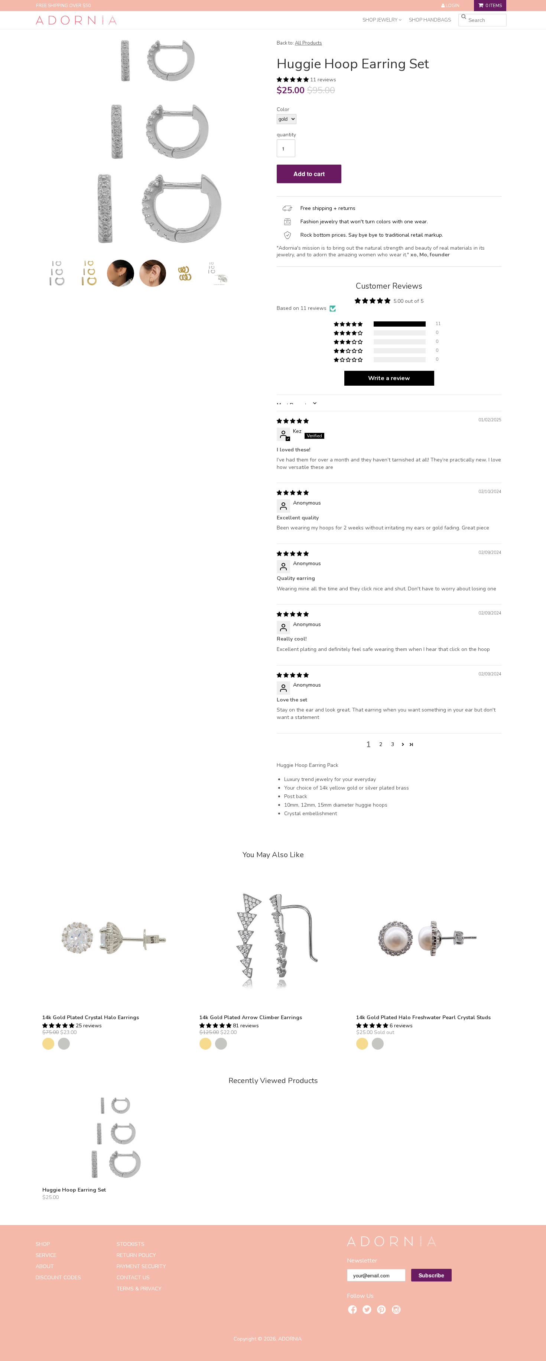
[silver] (64, 1044)
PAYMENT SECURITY (141, 1266)
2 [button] (380, 744)
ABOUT (45, 1266)
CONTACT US (133, 1277)
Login (452, 6)
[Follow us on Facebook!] (353, 1310)
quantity (286, 135)
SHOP (43, 1244)
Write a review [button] (389, 378)
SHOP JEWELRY (381, 20)
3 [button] (392, 744)
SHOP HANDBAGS (430, 20)
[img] (293, 421)
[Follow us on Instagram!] (397, 1310)
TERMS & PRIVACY (139, 1288)
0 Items (493, 6)
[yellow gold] (48, 1044)
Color (283, 109)
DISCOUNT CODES (58, 1277)
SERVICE (46, 1255)
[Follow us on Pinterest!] (382, 1310)
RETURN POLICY (136, 1255)
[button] (293, 79)
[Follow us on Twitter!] (368, 1310)
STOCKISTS (130, 1244)
